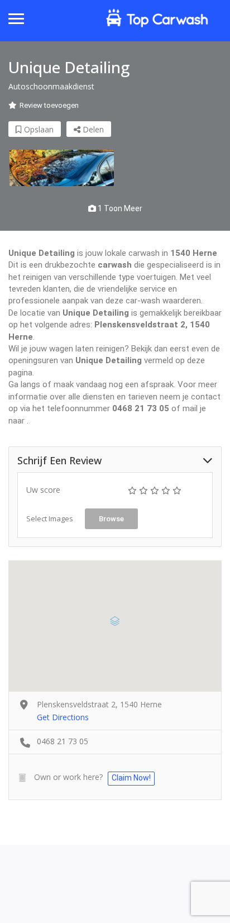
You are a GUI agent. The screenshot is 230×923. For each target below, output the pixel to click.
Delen (92, 129)
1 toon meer (119, 208)
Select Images (49, 518)
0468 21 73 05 (62, 741)
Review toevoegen (49, 105)
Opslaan (38, 129)
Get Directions (63, 717)
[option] (61, 168)
